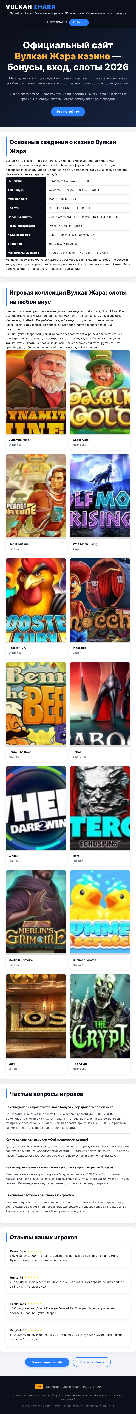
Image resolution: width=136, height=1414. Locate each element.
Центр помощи (57, 22)
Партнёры (16, 13)
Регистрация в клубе (47, 1362)
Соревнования (96, 13)
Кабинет (78, 22)
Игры (28, 13)
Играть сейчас (68, 111)
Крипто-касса (117, 13)
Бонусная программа (49, 13)
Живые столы (74, 13)
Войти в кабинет (92, 1362)
